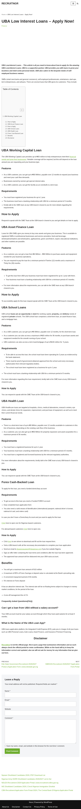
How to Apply (12, 122)
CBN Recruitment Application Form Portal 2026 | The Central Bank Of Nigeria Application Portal (37, 790)
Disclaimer (11, 138)
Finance (4, 26)
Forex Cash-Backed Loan (15, 133)
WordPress (48, 802)
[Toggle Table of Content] (20, 110)
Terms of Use (53, 807)
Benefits (10, 135)
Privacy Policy (39, 807)
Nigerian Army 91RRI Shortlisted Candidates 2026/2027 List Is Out (26, 779)
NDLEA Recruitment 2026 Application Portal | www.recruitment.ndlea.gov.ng (30, 783)
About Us (5, 807)
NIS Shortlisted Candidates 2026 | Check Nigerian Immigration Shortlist (28, 786)
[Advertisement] (40, 48)
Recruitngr (6, 645)
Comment (9, 718)
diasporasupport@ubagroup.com (29, 549)
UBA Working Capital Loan (13, 116)
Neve (31, 802)
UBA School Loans (13, 129)
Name (7, 691)
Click (3, 523)
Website (8, 709)
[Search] (77, 3)
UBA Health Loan (13, 131)
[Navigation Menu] (73, 3)
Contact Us (27, 807)
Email (7, 700)
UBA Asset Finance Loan (15, 124)
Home (4, 14)
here (9, 541)
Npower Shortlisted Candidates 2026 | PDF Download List (23, 775)
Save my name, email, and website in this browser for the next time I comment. (36, 746)
